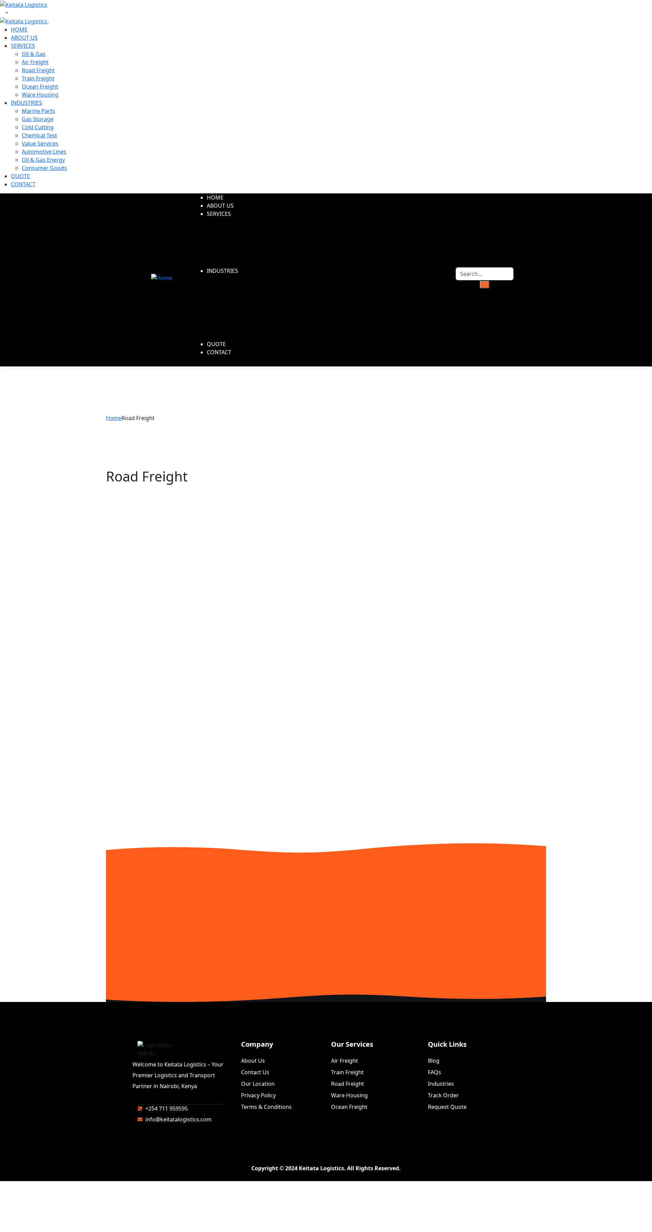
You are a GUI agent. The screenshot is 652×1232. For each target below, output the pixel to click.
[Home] (161, 277)
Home (114, 418)
